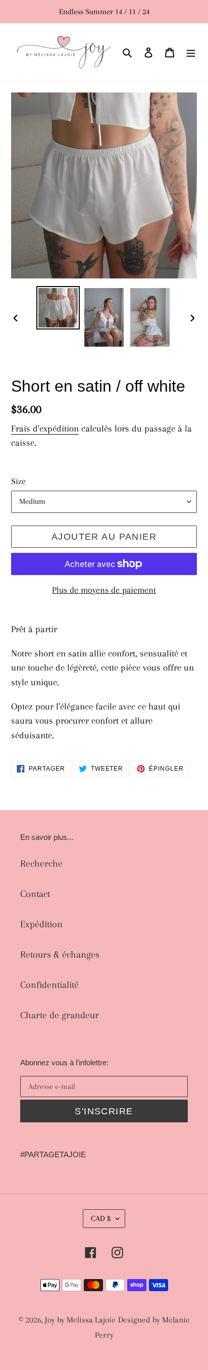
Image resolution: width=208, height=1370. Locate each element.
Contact (35, 894)
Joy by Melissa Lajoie (80, 1320)
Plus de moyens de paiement (104, 590)
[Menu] (190, 52)
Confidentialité (49, 984)
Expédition (41, 924)
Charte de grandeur (59, 1015)
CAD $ (101, 1218)
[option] (58, 308)
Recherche (41, 863)
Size (18, 481)
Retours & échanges (59, 954)
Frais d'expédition (45, 428)
